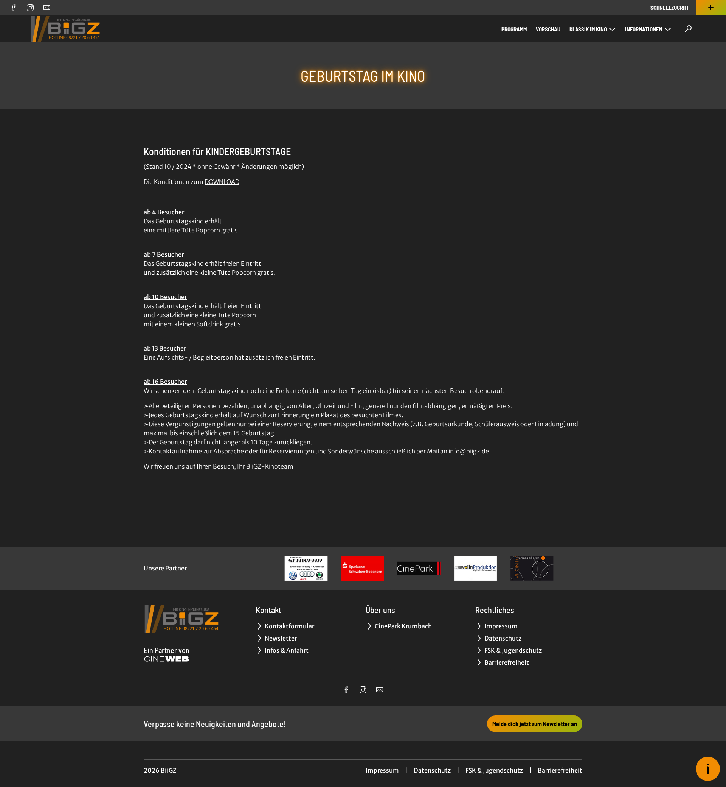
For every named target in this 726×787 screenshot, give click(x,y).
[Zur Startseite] (83, 28)
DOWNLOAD (222, 181)
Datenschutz (432, 770)
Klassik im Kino (588, 29)
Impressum (382, 770)
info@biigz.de (468, 451)
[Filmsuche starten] (688, 28)
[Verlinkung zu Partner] (306, 568)
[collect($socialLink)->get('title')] (13, 7)
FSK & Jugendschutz (494, 770)
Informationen (643, 29)
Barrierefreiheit (560, 770)
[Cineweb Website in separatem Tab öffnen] (166, 659)
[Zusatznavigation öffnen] (711, 7)
